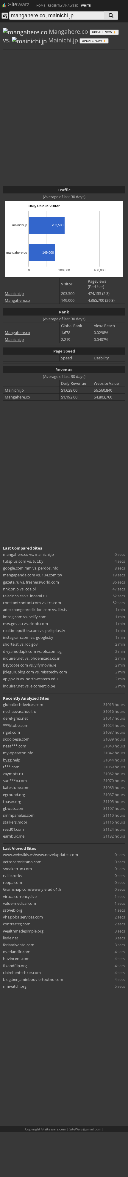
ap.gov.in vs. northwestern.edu (30, 678)
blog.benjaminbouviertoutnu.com (33, 979)
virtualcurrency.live (20, 896)
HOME (40, 5)
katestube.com (16, 787)
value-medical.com (19, 903)
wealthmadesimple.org (23, 931)
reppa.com (12, 882)
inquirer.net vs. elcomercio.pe (29, 686)
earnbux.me (13, 836)
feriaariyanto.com (18, 944)
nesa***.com (14, 746)
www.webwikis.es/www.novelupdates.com (40, 854)
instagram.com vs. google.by (28, 637)
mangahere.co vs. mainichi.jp (28, 554)
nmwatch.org (14, 986)
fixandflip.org (15, 965)
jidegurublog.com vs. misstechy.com (35, 672)
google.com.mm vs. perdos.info (30, 568)
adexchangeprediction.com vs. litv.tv (35, 609)
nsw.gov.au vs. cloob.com (25, 623)
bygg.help (11, 760)
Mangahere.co (68, 31)
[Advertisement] (64, 116)
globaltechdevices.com (23, 704)
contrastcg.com (16, 924)
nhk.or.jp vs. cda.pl (19, 589)
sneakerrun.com (17, 868)
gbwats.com (13, 808)
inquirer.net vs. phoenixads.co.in (31, 658)
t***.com (11, 767)
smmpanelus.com (19, 815)
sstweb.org (12, 910)
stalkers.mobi (15, 822)
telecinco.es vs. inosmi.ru (25, 595)
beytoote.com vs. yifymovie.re (29, 665)
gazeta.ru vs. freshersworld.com (31, 582)
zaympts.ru (13, 773)
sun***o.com (15, 780)
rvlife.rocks (12, 875)
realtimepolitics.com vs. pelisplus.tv (34, 630)
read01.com (13, 829)
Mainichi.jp (63, 40)
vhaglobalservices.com (23, 917)
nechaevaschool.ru (19, 711)
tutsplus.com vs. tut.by (23, 561)
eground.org (14, 794)
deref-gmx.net (15, 718)
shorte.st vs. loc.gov (20, 644)
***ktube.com (15, 725)
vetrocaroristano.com (22, 861)
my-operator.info (18, 753)
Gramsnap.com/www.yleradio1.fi (32, 889)
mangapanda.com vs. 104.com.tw (32, 575)
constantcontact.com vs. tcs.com (32, 602)
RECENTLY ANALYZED (63, 5)
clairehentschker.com (22, 972)
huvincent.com (16, 958)
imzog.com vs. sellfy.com (24, 616)
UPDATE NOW (102, 32)
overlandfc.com (16, 951)
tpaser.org (12, 801)
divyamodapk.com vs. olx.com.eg (32, 651)
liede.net (10, 938)
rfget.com (11, 732)
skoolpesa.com (16, 739)
